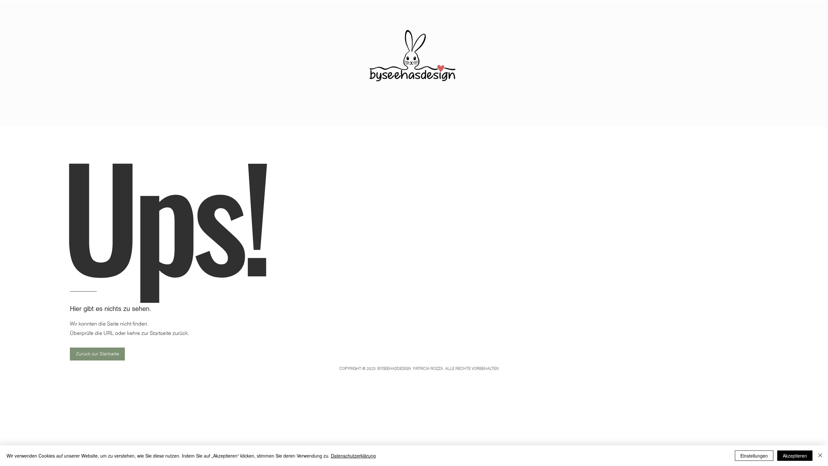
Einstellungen (754, 455)
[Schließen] (820, 455)
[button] (97, 354)
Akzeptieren (795, 455)
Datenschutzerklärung (353, 455)
